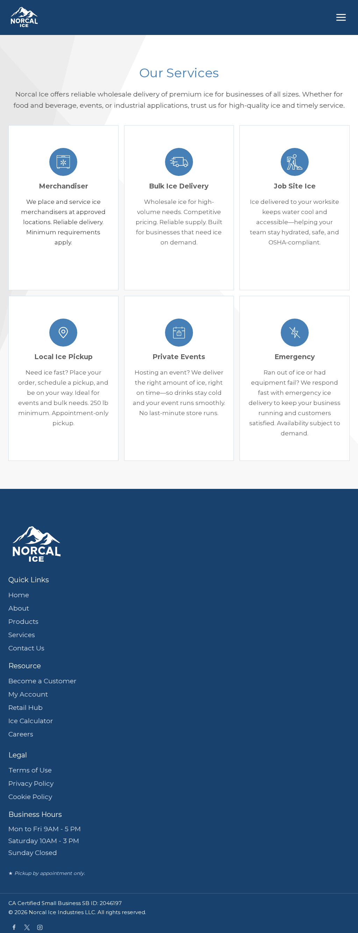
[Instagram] (39, 927)
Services (21, 635)
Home (18, 595)
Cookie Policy (30, 797)
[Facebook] (14, 927)
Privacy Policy (30, 783)
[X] (27, 927)
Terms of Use (30, 770)
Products (23, 622)
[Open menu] (341, 17)
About (18, 608)
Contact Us (26, 648)
